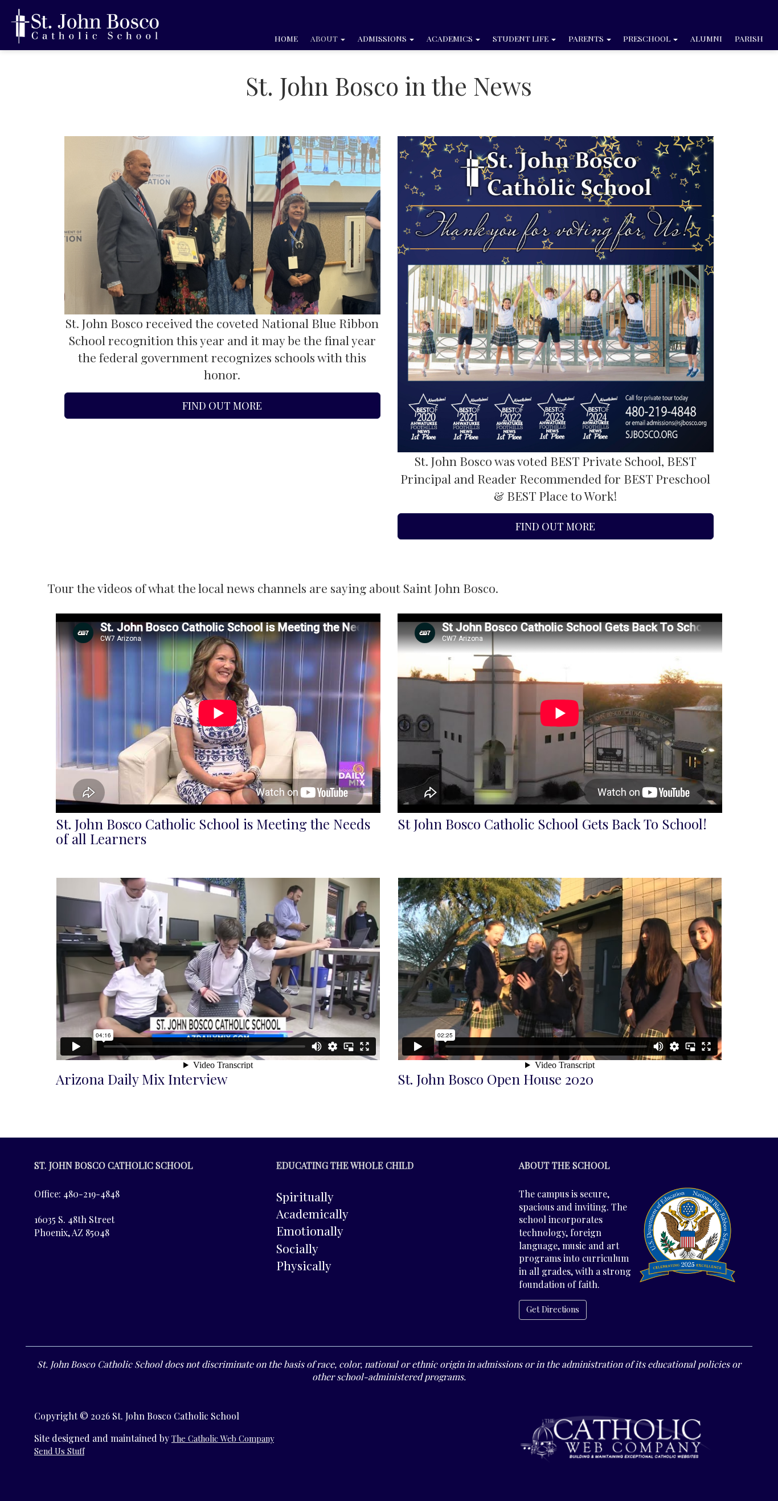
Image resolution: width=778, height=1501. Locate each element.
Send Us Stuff (59, 1451)
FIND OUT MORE (222, 405)
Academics (450, 38)
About (324, 38)
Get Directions (552, 1309)
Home (286, 38)
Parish (749, 38)
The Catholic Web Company (222, 1438)
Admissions (383, 38)
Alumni (706, 38)
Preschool (647, 38)
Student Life (521, 38)
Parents (586, 38)
